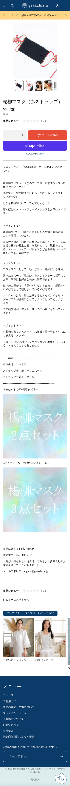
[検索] (12, 6)
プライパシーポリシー (16, 713)
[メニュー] (4, 5)
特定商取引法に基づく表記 (18, 736)
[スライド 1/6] (19, 85)
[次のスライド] (66, 15)
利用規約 (35, 779)
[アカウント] (57, 6)
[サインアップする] (61, 757)
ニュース (8, 695)
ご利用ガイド (11, 701)
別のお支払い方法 (35, 154)
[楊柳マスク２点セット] (35, 426)
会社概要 (8, 731)
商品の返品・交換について (18, 707)
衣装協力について (13, 719)
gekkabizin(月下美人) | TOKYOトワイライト (34, 768)
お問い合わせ (11, 725)
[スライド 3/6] (39, 85)
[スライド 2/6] (29, 85)
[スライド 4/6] (48, 85)
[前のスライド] (4, 15)
